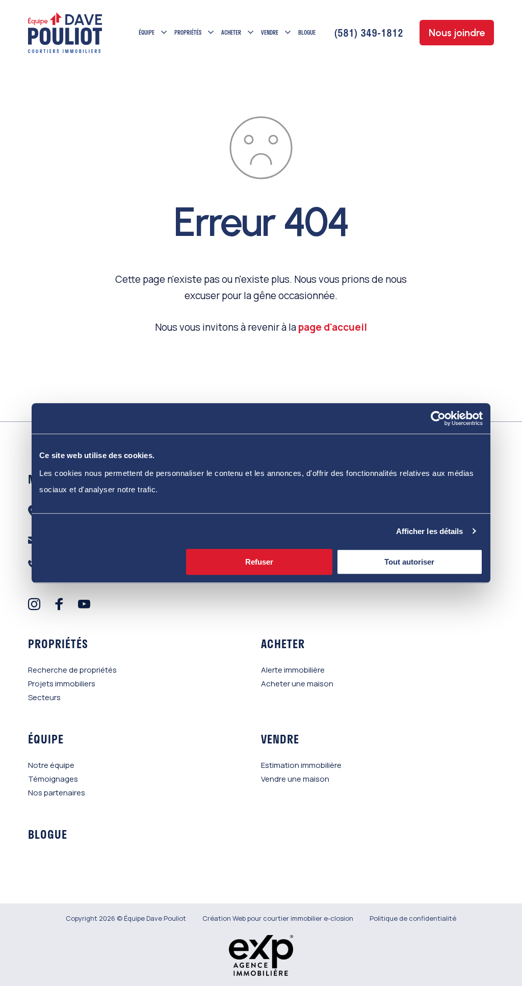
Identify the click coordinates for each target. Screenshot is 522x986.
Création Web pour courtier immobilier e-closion (277, 918)
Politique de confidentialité (413, 918)
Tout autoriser (409, 561)
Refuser (259, 561)
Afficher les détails (429, 531)
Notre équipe (51, 765)
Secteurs (44, 697)
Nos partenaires (56, 792)
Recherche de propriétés (72, 669)
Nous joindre (457, 32)
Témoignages (53, 779)
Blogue (307, 32)
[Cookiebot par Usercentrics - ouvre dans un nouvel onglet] (438, 418)
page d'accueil (332, 327)
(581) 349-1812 (368, 32)
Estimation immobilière (301, 765)
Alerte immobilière (293, 669)
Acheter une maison (297, 683)
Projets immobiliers (61, 683)
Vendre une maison (295, 779)
